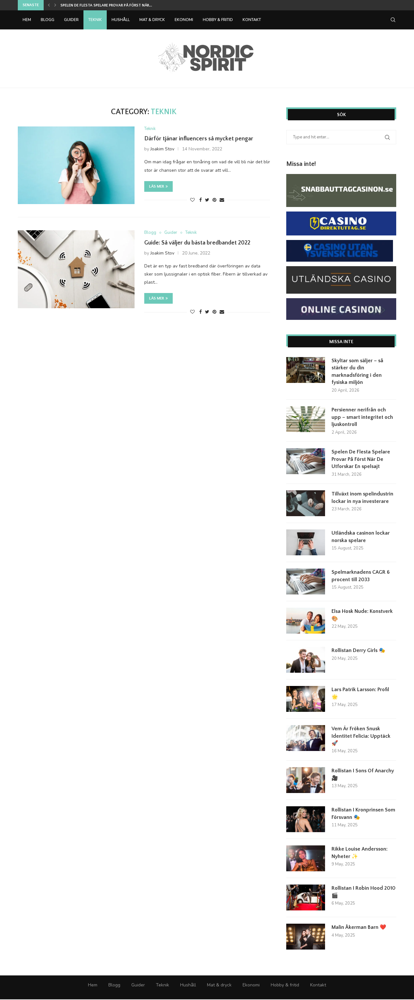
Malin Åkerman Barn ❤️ (359, 927)
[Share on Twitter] (207, 200)
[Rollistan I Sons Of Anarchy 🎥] (305, 780)
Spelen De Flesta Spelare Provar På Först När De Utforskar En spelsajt (361, 459)
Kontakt (252, 19)
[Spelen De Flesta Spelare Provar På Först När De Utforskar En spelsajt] (305, 461)
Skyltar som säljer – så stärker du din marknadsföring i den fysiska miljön (357, 371)
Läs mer (156, 186)
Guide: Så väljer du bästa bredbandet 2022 (197, 243)
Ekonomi (184, 19)
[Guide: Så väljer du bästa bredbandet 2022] (76, 269)
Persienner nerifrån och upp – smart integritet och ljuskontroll (362, 417)
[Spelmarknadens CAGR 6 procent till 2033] (305, 581)
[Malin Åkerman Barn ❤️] (305, 937)
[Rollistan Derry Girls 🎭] (305, 660)
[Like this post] (192, 200)
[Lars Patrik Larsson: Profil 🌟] (305, 699)
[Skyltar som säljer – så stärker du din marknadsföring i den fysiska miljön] (305, 370)
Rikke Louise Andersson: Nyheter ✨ (359, 852)
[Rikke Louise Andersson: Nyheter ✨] (305, 858)
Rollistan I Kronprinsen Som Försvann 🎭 (363, 813)
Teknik (95, 19)
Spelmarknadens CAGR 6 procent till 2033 (361, 575)
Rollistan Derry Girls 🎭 (358, 650)
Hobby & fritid (218, 19)
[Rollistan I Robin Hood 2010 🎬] (305, 897)
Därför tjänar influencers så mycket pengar (198, 139)
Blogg (47, 19)
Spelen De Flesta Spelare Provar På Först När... (106, 5)
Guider (71, 19)
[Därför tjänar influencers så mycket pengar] (76, 165)
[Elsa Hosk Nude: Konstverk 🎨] (305, 621)
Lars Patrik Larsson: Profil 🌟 (360, 693)
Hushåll (121, 19)
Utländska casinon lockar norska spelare (361, 536)
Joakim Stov (162, 149)
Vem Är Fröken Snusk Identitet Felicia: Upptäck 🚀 (361, 736)
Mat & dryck (152, 19)
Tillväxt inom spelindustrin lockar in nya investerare (362, 497)
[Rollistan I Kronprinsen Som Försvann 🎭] (305, 819)
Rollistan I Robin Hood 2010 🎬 (364, 891)
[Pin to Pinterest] (214, 200)
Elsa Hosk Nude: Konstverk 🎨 (362, 614)
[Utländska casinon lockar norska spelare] (305, 542)
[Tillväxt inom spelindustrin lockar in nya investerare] (305, 503)
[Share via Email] (222, 200)
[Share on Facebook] (200, 200)
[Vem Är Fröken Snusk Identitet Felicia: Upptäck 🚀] (305, 738)
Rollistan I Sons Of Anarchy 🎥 (363, 774)
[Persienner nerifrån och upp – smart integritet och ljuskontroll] (305, 419)
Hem (27, 19)
